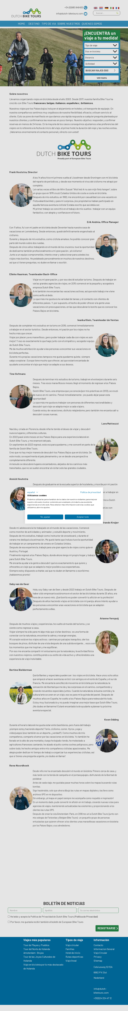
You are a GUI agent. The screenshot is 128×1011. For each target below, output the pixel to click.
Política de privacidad (90, 492)
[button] (32, 492)
